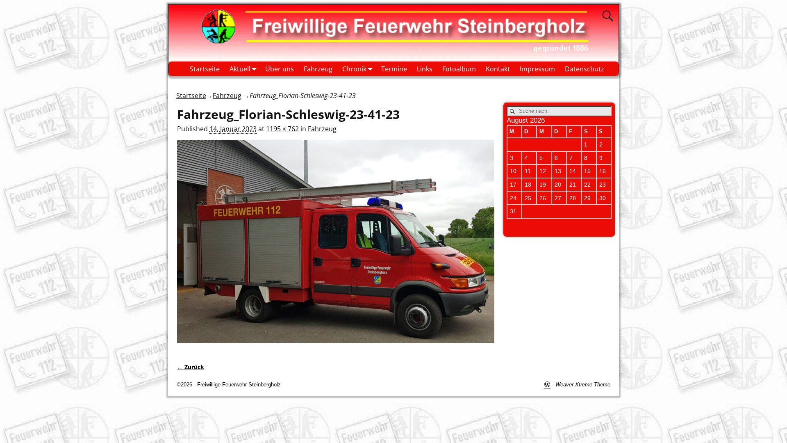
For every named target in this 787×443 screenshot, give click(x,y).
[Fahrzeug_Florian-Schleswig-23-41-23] (335, 246)
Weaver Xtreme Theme (582, 384)
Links (424, 68)
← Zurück (190, 367)
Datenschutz (584, 68)
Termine (394, 68)
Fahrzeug (318, 68)
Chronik (354, 68)
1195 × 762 (282, 128)
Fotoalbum (459, 68)
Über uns (279, 68)
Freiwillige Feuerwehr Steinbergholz (239, 384)
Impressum (537, 68)
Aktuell (240, 68)
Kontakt (498, 68)
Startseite (205, 68)
